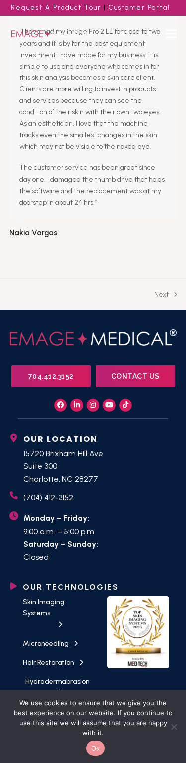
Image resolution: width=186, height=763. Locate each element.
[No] (174, 727)
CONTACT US (135, 376)
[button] (171, 33)
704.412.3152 (51, 376)
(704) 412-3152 (48, 497)
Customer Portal (139, 7)
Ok (95, 748)
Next (161, 295)
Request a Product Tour (56, 7)
